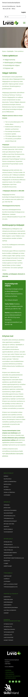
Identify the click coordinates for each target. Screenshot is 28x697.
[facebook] (10, 681)
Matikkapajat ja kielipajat (12, 63)
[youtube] (13, 681)
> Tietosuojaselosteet (9, 674)
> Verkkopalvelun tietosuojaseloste (12, 676)
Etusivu (4, 51)
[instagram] (16, 681)
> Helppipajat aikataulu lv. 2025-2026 (13, 191)
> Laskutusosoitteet (9, 672)
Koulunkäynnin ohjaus (12, 65)
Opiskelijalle (10, 51)
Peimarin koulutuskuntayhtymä (11, 2)
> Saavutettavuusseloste (10, 678)
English (23, 12)
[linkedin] (19, 681)
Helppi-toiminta (9, 60)
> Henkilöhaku (8, 670)
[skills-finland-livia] (11, 684)
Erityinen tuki (8, 68)
